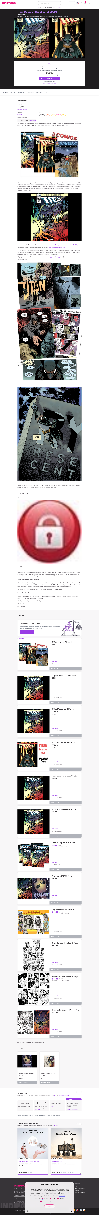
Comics (20, 114)
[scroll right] (80, 1124)
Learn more (37, 1109)
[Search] (40, 3)
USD (71, 3)
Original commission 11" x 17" (64, 909)
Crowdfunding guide (64, 1095)
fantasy (53, 114)
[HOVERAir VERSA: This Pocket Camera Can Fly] (32, 1143)
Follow (49, 78)
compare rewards (26, 632)
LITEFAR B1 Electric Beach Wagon (63, 1164)
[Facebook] (14, 1192)
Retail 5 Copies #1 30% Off (63, 842)
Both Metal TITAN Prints (62, 876)
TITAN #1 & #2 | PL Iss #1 (62, 642)
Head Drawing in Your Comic (64, 776)
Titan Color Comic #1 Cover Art (65, 1010)
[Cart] (81, 3)
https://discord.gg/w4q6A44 (57, 247)
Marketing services (80, 1188)
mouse (63, 114)
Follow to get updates (72, 1109)
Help (55, 1095)
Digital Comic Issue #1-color (64, 675)
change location (57, 7)
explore (56, 1125)
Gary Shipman (23, 14)
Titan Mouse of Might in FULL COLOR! (38, 11)
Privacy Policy (17, 1210)
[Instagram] (22, 1192)
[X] (17, 1192)
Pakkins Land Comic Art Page (65, 976)
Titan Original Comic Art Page (65, 943)
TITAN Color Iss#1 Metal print (64, 809)
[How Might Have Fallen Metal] (27, 1061)
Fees (76, 1186)
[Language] (78, 3)
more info (19, 109)
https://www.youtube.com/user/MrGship (66, 245)
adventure (42, 114)
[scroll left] (77, 1092)
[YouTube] (19, 1192)
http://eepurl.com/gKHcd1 (56, 257)
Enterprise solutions (80, 1192)
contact (25, 109)
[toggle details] (48, 1174)
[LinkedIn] (24, 1192)
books (48, 114)
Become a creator (79, 1190)
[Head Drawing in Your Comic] (49, 1061)
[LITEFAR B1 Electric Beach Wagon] (66, 1143)
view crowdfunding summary (49, 83)
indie (58, 114)
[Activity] (85, 3)
